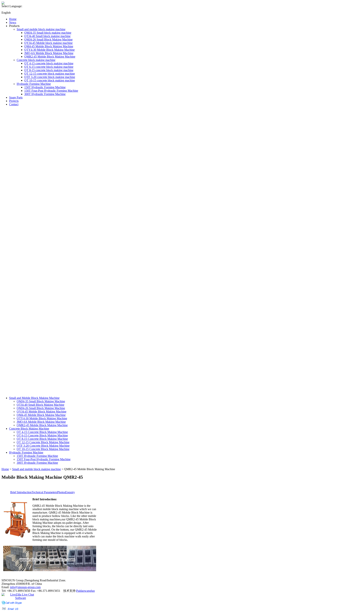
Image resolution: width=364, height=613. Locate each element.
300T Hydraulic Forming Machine (37, 462)
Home (5, 469)
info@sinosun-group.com (25, 587)
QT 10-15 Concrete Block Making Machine (43, 449)
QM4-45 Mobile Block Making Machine (41, 415)
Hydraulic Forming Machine (26, 452)
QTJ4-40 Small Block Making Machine (40, 404)
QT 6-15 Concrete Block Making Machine (42, 435)
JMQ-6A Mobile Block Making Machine (41, 421)
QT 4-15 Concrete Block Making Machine (42, 432)
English (6, 12)
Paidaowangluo (85, 590)
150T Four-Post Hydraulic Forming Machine (44, 459)
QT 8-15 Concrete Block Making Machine (42, 438)
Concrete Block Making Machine (29, 428)
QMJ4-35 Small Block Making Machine (41, 401)
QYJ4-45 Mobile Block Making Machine (41, 411)
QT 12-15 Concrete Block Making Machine (43, 442)
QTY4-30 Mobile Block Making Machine (42, 418)
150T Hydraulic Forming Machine (37, 455)
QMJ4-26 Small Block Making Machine (41, 408)
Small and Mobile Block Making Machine (34, 398)
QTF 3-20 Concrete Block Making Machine (43, 445)
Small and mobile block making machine (36, 469)
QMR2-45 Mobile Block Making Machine (42, 425)
